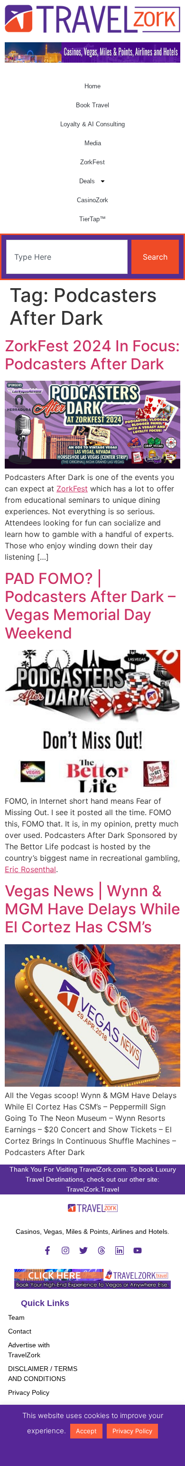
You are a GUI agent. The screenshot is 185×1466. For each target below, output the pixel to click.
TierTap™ (92, 219)
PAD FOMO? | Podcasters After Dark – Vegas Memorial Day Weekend (90, 605)
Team (16, 1317)
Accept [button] (86, 1431)
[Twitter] (83, 1250)
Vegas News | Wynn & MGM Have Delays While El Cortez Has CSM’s (92, 909)
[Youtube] (137, 1250)
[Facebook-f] (47, 1250)
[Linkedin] (119, 1250)
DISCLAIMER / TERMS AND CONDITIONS (42, 1373)
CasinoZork (92, 200)
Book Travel (92, 105)
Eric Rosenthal (30, 869)
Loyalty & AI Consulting (92, 124)
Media (92, 143)
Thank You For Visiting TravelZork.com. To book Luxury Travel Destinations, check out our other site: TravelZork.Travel (92, 1179)
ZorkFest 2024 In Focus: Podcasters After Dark (92, 355)
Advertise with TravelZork (29, 1350)
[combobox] (67, 257)
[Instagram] (65, 1250)
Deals (87, 181)
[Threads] (101, 1250)
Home (92, 86)
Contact (19, 1331)
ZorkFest (92, 162)
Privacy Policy (28, 1392)
